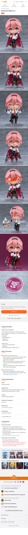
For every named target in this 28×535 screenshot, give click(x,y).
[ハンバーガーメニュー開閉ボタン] (26, 2)
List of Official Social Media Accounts (14, 510)
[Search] (12, 1)
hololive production (5, 8)
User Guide (3, 518)
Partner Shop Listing (13, 374)
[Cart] (14, 1)
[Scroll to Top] (14, 476)
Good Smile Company (7, 407)
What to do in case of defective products (11, 435)
